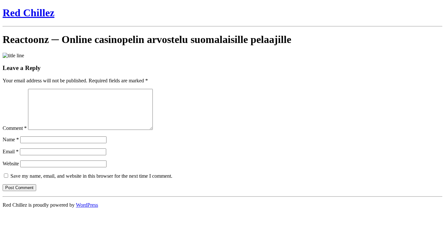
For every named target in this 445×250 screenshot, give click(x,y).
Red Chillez (28, 13)
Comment (15, 128)
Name (11, 139)
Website (11, 163)
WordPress (87, 205)
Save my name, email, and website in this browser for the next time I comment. (91, 176)
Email (11, 151)
